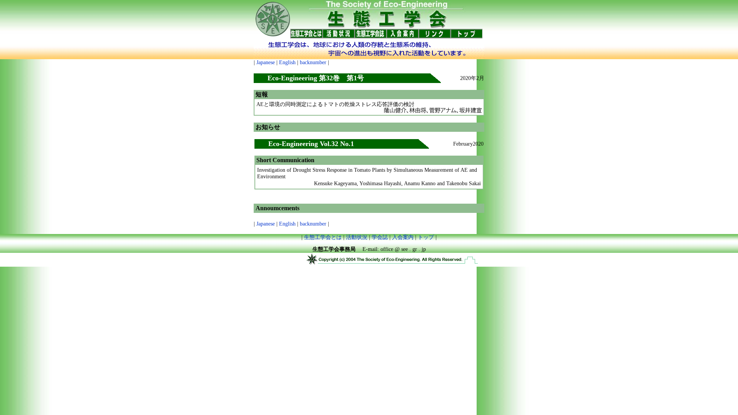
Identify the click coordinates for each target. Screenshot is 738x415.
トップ (426, 237)
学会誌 (380, 237)
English (287, 62)
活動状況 (356, 237)
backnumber (313, 62)
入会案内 (403, 237)
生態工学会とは (323, 237)
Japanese (265, 62)
